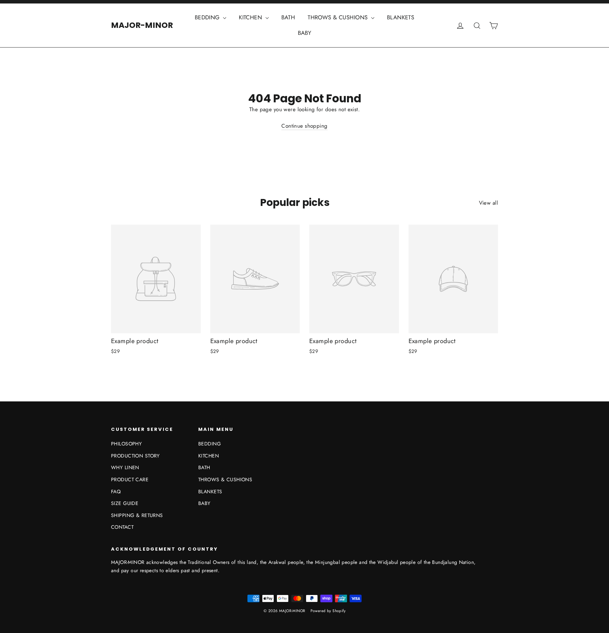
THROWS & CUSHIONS (339, 17)
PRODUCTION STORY (135, 455)
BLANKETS (400, 17)
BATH (288, 17)
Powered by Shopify (328, 611)
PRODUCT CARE (129, 479)
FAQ (116, 491)
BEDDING (208, 17)
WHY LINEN (125, 467)
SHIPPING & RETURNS (137, 515)
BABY (304, 33)
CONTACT (122, 527)
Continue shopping (304, 126)
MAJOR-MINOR (142, 25)
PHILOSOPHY (126, 443)
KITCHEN (251, 17)
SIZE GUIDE (124, 503)
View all (488, 203)
